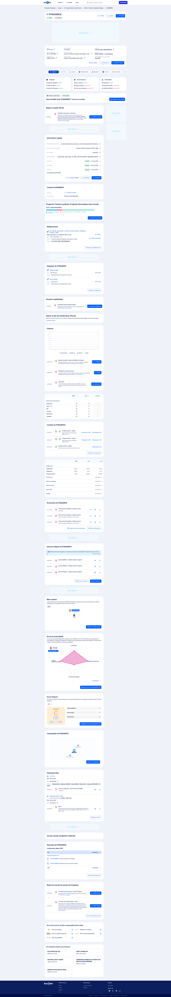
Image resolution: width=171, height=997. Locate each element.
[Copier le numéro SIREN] (54, 49)
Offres (77, 2)
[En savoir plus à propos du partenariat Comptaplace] (72, 937)
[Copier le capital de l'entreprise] (100, 152)
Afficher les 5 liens (95, 817)
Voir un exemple (65, 120)
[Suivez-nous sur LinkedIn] (109, 990)
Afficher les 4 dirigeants (94, 290)
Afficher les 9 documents (94, 453)
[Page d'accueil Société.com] (47, 2)
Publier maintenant (95, 581)
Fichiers (60, 987)
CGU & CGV (96, 995)
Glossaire (85, 987)
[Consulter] (95, 509)
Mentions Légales (124, 995)
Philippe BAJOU (56, 784)
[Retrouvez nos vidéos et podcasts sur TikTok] (120, 990)
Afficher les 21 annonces (81, 581)
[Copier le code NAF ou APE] (92, 53)
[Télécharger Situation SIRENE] (100, 165)
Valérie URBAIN (75, 784)
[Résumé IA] (90, 509)
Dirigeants (96, 72)
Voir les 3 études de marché (93, 915)
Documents (117, 72)
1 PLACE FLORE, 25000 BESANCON (103, 49)
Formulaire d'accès (50, 320)
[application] (74, 340)
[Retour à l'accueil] (48, 983)
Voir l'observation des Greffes (54, 172)
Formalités (69, 2)
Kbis (65, 72)
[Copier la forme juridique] (84, 57)
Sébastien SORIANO (65, 784)
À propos (90, 995)
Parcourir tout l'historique (94, 875)
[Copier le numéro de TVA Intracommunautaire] (56, 57)
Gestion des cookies (103, 995)
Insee (96, 58)
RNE (99, 58)
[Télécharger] (99, 509)
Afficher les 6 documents (94, 528)
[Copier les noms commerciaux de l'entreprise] (100, 157)
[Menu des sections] (46, 72)
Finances (107, 72)
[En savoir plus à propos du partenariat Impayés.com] (100, 929)
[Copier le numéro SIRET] (57, 53)
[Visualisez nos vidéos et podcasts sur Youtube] (116, 990)
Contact (73, 72)
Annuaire (61, 989)
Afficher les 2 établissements (93, 247)
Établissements (84, 72)
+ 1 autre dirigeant (108, 54)
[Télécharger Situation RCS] (100, 161)
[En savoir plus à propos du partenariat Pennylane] (100, 933)
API (59, 992)
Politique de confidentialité (114, 995)
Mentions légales (93, 62)
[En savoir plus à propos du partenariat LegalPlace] (72, 929)
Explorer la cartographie (93, 762)
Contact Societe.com (87, 985)
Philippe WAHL (82, 784)
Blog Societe (110, 985)
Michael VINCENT (99, 54)
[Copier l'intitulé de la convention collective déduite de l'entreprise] (100, 148)
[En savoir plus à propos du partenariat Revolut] (72, 933)
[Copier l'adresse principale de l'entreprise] (113, 49)
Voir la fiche (98, 272)
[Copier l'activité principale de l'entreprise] (100, 144)
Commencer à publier (96, 553)
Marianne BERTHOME (92, 784)
